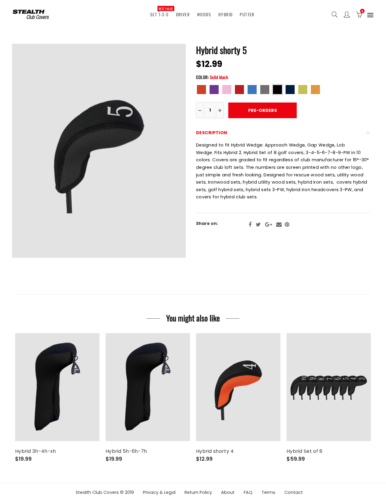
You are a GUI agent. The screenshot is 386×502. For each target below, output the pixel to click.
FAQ (248, 492)
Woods (204, 14)
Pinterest (287, 224)
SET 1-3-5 (161, 11)
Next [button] (167, 150)
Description (211, 133)
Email (279, 224)
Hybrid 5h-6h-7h (126, 451)
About (228, 492)
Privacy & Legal (159, 492)
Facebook (250, 224)
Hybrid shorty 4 (215, 451)
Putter (247, 14)
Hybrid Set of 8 (304, 451)
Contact (293, 492)
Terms (268, 492)
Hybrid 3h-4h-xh (35, 451)
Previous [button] (31, 150)
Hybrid (225, 14)
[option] (99, 151)
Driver (183, 14)
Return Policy (198, 492)
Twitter (258, 224)
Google (268, 224)
